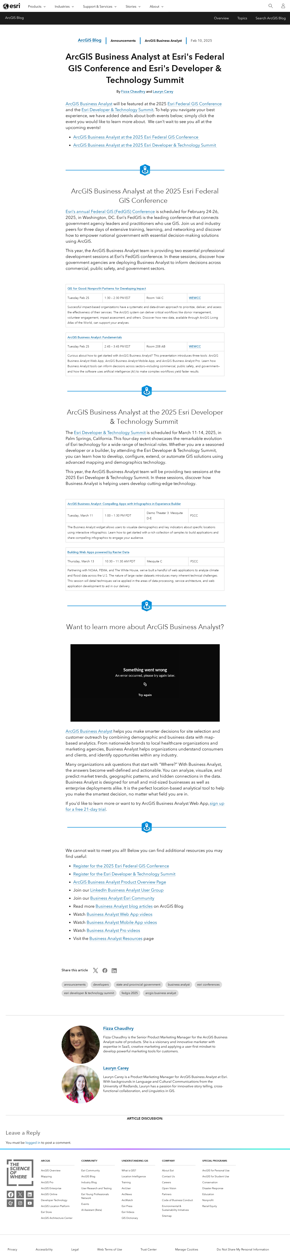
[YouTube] (30, 1203)
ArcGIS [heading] (45, 1160)
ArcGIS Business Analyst (89, 103)
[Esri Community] (10, 1203)
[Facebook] (10, 1194)
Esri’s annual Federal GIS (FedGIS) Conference (110, 211)
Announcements (123, 41)
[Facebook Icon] (105, 972)
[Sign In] (283, 6)
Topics (242, 18)
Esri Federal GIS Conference (195, 103)
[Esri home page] (12, 6)
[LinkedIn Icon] (114, 972)
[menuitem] (58, 1170)
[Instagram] (20, 1203)
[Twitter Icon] (95, 972)
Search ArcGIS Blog (271, 18)
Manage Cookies (186, 1249)
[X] (20, 1194)
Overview (221, 18)
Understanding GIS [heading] (135, 1160)
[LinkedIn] (30, 1194)
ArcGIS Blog (14, 18)
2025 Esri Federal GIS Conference (121, 865)
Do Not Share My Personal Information (243, 1249)
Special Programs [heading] (214, 1160)
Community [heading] (89, 1160)
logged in (32, 1143)
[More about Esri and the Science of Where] (20, 1173)
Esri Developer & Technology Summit (117, 109)
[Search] (270, 6)
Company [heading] (168, 1160)
